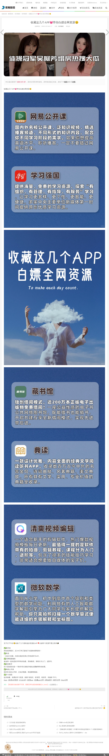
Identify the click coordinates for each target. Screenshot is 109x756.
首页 (26, 8)
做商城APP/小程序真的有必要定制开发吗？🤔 (90, 708)
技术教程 (17, 14)
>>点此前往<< (53, 684)
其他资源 (98, 8)
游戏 (62, 8)
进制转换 (29, 3)
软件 (53, 8)
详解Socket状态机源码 (66, 722)
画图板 (45, 3)
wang (17, 696)
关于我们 (20, 3)
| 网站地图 (52, 750)
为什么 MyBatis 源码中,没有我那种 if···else (73, 733)
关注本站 (103, 3)
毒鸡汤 (37, 3)
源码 (44, 8)
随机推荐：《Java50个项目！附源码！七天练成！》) (43, 755)
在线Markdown (92, 3)
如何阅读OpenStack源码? (17, 726)
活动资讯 (86, 8)
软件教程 (24, 14)
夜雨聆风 (8, 7)
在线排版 (63, 3)
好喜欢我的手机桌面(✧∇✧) (13, 708)
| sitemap (47, 750)
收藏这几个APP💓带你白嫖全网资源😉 (54, 22)
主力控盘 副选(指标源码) (17, 722)
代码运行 (54, 3)
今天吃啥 (72, 3)
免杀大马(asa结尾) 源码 (17, 729)
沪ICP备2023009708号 (55, 746)
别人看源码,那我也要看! (67, 726)
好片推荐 (73, 8)
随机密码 (81, 3)
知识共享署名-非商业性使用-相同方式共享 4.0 (28, 742)
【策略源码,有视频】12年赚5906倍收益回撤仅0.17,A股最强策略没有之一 (83, 729)
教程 (35, 8)
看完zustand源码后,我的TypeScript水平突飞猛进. (25, 733)
